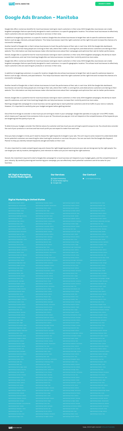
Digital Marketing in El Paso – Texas (43, 403)
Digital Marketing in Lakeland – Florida (16, 252)
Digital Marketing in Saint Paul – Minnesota (17, 374)
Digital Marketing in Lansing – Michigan (71, 242)
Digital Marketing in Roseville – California (71, 304)
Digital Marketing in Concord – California (71, 268)
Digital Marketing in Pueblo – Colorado (97, 239)
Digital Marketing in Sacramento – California (17, 395)
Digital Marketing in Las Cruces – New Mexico (99, 242)
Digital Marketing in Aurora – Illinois (97, 322)
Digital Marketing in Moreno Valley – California (99, 346)
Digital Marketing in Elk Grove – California (71, 322)
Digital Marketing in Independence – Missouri (45, 265)
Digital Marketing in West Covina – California (17, 229)
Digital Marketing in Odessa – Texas (15, 242)
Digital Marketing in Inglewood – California (71, 218)
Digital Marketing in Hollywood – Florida (98, 304)
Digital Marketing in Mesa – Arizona (97, 393)
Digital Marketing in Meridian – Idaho (15, 273)
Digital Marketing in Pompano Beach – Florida (17, 239)
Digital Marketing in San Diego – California (98, 411)
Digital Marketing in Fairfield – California (98, 260)
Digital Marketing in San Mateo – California (71, 210)
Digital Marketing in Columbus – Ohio (43, 408)
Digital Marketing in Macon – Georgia (70, 309)
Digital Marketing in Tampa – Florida (97, 382)
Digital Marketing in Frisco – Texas (42, 346)
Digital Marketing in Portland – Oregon (43, 400)
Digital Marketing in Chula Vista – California (71, 367)
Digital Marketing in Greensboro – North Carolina (72, 372)
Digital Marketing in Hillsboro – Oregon (70, 223)
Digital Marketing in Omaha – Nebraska (16, 393)
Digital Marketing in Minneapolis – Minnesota (45, 387)
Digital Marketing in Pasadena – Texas (70, 299)
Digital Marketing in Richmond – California (98, 252)
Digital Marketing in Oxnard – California (16, 341)
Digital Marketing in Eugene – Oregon (15, 320)
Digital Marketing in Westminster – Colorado (45, 249)
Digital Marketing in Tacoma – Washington (16, 351)
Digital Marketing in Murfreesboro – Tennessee (99, 309)
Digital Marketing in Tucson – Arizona (43, 395)
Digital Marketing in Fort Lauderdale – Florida (17, 325)
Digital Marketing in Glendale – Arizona (16, 359)
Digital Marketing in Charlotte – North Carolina (99, 406)
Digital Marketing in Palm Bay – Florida (70, 265)
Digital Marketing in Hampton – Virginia (98, 286)
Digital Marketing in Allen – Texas (96, 223)
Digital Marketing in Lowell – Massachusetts (72, 247)
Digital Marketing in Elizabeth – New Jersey (98, 281)
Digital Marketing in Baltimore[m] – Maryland (45, 398)
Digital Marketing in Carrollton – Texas (70, 278)
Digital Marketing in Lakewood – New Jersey (17, 288)
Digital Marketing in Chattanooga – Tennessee (45, 325)
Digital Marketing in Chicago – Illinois (15, 416)
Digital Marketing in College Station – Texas (17, 262)
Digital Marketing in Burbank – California (98, 218)
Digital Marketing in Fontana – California (71, 346)
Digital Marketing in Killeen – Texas (15, 309)
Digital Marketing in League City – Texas (70, 252)
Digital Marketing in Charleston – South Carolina (45, 304)
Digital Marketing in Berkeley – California (71, 257)
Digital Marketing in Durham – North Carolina (45, 369)
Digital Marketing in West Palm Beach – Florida (99, 257)
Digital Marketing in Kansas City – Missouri (71, 393)
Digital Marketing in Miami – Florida (97, 387)
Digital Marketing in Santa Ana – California (44, 377)
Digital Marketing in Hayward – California (71, 312)
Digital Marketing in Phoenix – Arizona (70, 413)
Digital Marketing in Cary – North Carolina (98, 320)
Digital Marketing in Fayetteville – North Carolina (72, 343)
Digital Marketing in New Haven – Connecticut (72, 281)
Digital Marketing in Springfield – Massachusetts (100, 307)
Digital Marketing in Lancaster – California (16, 317)
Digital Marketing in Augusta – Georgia (70, 338)
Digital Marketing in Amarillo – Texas (97, 338)
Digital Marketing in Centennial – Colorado (71, 226)
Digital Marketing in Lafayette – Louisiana (16, 265)
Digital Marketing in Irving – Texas (97, 359)
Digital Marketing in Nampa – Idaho (15, 223)
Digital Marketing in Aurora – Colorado (15, 385)
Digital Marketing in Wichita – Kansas (70, 385)
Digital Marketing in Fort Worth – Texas (70, 408)
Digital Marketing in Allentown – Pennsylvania (72, 270)
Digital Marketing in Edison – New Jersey (98, 229)
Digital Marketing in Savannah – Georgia (16, 296)
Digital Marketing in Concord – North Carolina (17, 231)
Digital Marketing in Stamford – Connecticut (72, 283)
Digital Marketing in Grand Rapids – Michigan (72, 335)
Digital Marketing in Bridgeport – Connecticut (17, 299)
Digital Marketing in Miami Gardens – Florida (99, 236)
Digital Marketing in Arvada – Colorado (15, 268)
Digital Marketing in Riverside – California (71, 377)
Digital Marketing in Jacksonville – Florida (98, 408)
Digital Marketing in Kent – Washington (16, 281)
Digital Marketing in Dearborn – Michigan (44, 231)
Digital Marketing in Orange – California (16, 286)
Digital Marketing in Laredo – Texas (15, 361)
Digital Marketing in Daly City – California (71, 208)
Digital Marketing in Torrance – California (44, 294)
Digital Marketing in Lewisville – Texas (16, 244)
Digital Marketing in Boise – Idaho (42, 356)
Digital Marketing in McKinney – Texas (70, 341)
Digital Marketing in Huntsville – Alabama (44, 348)
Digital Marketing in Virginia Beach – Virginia (44, 390)
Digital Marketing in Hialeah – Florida (43, 351)
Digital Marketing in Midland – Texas (15, 278)
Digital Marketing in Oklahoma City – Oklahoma (99, 403)
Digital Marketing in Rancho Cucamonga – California (46, 320)
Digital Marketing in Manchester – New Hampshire (46, 252)
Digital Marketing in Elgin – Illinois (43, 247)
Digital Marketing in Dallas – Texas (70, 411)
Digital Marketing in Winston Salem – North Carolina (46, 359)
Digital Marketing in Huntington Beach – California (73, 333)
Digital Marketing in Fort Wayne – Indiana (98, 361)
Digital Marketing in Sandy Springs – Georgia (45, 229)
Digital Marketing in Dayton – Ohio (69, 286)
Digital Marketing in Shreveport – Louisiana (71, 325)
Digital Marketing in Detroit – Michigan (16, 400)
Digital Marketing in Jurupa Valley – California (45, 226)
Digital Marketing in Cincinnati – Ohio (70, 374)
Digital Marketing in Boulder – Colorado (70, 216)
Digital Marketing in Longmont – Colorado (71, 203)
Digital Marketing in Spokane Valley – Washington (100, 221)
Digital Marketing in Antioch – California (71, 249)
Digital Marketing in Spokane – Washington (99, 354)
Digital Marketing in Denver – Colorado (16, 406)
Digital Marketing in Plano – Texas (96, 369)
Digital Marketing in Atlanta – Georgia (43, 393)
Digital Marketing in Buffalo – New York (43, 367)
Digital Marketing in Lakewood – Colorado (44, 309)
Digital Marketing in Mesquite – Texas (43, 296)
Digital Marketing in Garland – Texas (70, 356)
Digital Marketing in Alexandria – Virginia (71, 307)
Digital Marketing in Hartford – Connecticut (44, 262)
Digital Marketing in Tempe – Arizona (97, 325)
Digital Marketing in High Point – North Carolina (17, 249)
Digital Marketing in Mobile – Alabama (43, 328)
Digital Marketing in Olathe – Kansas (15, 294)
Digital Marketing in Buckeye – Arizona (97, 208)
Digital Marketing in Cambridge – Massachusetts (46, 257)
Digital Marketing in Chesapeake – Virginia (71, 359)
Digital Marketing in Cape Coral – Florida (98, 341)
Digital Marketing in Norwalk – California (16, 203)
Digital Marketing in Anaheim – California (16, 382)
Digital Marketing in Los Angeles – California (44, 416)
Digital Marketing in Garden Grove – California (45, 317)
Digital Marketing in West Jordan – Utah (98, 255)
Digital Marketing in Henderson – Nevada (71, 380)
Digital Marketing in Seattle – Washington (44, 406)
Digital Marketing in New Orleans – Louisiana (72, 382)
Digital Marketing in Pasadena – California (16, 283)
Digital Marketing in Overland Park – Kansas (17, 335)
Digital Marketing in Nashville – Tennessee (71, 403)
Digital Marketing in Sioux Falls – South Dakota (45, 333)
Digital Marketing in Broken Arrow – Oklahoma (17, 255)
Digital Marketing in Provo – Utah (96, 247)
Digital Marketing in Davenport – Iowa (97, 205)
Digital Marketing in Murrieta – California (44, 244)
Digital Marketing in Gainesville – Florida (16, 291)
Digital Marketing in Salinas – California (98, 312)
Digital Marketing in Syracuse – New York (98, 294)
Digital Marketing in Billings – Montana (16, 260)
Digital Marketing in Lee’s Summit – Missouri (45, 213)
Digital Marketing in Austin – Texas (15, 411)
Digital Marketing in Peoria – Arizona (15, 333)
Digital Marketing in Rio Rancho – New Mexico (72, 221)
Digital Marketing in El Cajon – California (16, 221)
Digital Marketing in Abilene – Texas (15, 270)
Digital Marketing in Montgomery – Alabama (17, 338)
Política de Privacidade (107, 427)
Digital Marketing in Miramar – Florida (43, 281)
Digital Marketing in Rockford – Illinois (70, 296)
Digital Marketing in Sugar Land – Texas (16, 234)
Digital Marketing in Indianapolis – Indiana (16, 408)
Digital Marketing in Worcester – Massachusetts (45, 343)
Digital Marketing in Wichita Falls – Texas (71, 213)
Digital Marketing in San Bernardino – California (99, 351)
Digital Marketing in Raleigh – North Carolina (72, 390)
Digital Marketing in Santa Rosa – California (71, 320)
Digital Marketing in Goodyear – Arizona (16, 210)
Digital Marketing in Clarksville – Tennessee (71, 317)
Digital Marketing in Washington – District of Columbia (19, 403)
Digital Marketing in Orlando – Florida (15, 377)
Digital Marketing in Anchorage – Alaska (71, 369)
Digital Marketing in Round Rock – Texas (44, 268)
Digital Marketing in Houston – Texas (97, 413)
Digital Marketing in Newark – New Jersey (44, 374)
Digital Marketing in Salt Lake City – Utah (44, 338)
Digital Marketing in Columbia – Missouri (16, 275)
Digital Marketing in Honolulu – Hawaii (97, 380)
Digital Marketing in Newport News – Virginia (17, 328)
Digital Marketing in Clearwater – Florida (16, 257)
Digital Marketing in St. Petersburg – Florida (44, 361)
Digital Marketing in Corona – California (43, 312)
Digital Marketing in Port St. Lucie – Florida (71, 348)
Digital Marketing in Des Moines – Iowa (16, 348)
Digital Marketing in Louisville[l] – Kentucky (99, 398)
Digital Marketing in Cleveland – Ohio (43, 382)
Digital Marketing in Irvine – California (97, 374)
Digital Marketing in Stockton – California (44, 380)
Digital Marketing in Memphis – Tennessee (71, 398)
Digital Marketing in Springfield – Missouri (98, 315)
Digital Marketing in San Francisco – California (72, 406)
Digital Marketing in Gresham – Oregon (70, 244)
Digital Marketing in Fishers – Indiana (43, 208)
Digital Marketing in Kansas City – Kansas (44, 307)
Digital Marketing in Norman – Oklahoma (98, 275)
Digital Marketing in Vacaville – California (98, 213)
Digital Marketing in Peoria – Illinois (70, 239)
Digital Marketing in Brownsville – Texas (71, 328)
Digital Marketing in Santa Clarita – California (17, 354)
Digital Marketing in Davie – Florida (15, 218)
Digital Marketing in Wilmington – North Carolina (72, 260)
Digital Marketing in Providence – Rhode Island (17, 330)
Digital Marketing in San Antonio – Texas (16, 413)
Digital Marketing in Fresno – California (70, 395)
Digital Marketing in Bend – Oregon (43, 210)
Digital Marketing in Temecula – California (71, 236)
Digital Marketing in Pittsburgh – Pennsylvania (99, 372)
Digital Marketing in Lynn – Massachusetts (17, 205)
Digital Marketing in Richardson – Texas (44, 255)
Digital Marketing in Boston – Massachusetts (99, 400)
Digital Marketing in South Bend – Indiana (44, 216)
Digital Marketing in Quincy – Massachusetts (17, 208)
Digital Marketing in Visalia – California (98, 291)
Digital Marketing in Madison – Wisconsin (71, 364)
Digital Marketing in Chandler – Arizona (98, 367)
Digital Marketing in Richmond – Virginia (44, 354)
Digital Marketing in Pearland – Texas (70, 273)
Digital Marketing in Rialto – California (97, 216)
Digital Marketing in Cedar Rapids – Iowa (98, 283)
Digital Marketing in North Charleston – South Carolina (46, 260)
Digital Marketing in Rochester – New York (16, 346)
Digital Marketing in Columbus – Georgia (16, 343)
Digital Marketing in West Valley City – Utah (71, 288)
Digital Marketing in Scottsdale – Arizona (98, 356)
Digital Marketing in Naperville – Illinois (98, 299)
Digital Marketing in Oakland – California (71, 387)
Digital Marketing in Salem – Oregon (15, 322)
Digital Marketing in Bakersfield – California (99, 385)
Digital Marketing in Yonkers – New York (98, 343)
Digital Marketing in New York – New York (71, 416)
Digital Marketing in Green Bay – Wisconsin (98, 226)
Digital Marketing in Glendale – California (71, 330)
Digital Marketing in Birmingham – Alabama (99, 335)
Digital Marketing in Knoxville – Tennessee (98, 330)
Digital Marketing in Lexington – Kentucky (16, 380)
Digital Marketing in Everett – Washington (44, 236)
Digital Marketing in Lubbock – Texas (70, 361)
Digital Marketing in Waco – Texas (96, 288)
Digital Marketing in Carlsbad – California (98, 249)
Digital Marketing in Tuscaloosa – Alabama (44, 203)
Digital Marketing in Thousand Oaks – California (45, 270)
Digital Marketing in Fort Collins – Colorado (44, 315)
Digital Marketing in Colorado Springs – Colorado (99, 390)
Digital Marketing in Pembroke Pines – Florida (72, 315)
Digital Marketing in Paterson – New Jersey (16, 312)
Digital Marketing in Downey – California (43, 239)
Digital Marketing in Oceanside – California (98, 317)
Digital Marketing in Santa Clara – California (44, 275)
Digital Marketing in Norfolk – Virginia (15, 356)
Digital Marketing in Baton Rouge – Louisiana (72, 351)
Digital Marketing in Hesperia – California (71, 205)
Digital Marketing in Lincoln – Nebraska (16, 372)
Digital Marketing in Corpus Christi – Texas (98, 377)
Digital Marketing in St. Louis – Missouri (44, 372)
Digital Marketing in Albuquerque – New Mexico (99, 395)
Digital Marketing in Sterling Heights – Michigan (100, 278)
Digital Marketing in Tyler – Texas (69, 229)
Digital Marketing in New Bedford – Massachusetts (46, 205)
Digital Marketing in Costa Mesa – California (17, 236)
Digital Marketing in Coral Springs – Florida (44, 278)
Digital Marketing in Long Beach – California (17, 390)
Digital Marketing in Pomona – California (44, 299)
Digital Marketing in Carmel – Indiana (97, 203)
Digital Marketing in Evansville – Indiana (71, 255)
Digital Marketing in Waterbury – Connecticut (17, 247)
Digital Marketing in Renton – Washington (44, 218)
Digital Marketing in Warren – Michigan (43, 288)
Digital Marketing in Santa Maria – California (44, 234)
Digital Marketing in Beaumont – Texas (43, 242)
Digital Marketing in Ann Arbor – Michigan (98, 262)
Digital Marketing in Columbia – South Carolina (45, 286)
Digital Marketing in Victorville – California (44, 283)
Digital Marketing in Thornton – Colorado (71, 291)
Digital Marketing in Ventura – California (98, 234)
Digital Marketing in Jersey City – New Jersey (17, 369)
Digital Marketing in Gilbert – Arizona (97, 364)
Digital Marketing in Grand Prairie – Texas (44, 335)
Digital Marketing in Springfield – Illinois (98, 244)
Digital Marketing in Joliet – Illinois (97, 301)
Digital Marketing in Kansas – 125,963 (97, 270)
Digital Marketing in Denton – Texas (97, 296)
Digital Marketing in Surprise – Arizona (16, 301)
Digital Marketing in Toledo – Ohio (15, 364)
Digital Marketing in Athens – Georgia (70, 275)
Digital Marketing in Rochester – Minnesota (71, 262)
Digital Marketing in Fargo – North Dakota (98, 273)
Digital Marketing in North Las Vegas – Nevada (17, 367)
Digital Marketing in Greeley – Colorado (97, 231)
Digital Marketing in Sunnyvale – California (16, 307)
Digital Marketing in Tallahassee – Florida (98, 333)
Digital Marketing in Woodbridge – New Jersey (17, 216)
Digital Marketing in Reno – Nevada (43, 364)
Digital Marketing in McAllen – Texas (70, 294)
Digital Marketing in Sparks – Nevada (70, 234)
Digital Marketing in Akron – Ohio (96, 328)
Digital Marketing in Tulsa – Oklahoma (16, 387)
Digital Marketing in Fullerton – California (44, 291)
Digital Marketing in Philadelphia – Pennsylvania (45, 413)
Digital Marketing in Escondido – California (16, 304)
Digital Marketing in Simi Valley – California (44, 273)
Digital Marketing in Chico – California (97, 210)
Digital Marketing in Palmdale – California (16, 315)
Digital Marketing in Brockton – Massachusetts (45, 221)
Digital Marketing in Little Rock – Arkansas (44, 341)
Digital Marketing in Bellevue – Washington (44, 301)
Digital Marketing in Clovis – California (97, 265)
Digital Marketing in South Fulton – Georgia (71, 231)
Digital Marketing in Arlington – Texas (43, 385)
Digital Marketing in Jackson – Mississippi (71, 301)
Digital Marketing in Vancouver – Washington (45, 330)
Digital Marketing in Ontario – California (43, 322)
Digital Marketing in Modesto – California (98, 348)
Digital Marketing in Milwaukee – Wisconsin (17, 398)
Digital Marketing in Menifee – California (44, 223)
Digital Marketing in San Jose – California (44, 411)
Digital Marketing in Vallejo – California (97, 268)
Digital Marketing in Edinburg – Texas (15, 213)
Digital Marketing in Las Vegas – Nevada (71, 400)
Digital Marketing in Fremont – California (71, 354)
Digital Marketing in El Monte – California (16, 226)
